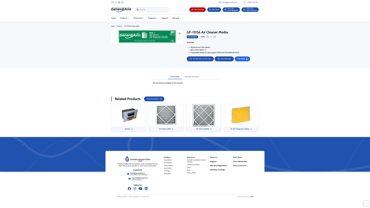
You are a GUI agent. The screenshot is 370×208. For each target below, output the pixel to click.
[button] (180, 33)
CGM (251, 196)
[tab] (175, 77)
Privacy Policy (145, 196)
